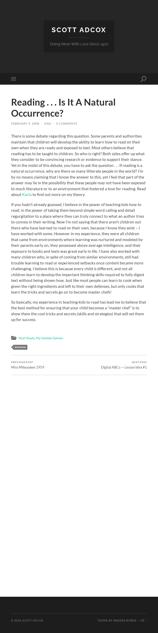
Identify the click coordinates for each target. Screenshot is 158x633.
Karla (27, 194)
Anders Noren (124, 620)
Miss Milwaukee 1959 (27, 365)
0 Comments (66, 123)
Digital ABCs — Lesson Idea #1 (124, 365)
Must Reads (27, 338)
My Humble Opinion (49, 338)
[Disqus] (79, 426)
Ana (47, 123)
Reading (20, 347)
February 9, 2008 (25, 123)
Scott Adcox (79, 30)
